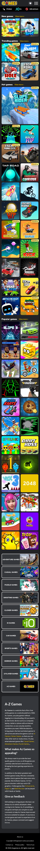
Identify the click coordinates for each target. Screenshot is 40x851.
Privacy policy (19, 845)
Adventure (33, 9)
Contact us (9, 845)
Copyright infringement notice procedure (20, 841)
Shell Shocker (19, 788)
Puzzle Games (24, 744)
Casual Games (29, 741)
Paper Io (8, 788)
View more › (20, 16)
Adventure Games (11, 744)
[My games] (30, 3)
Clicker (9, 9)
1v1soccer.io (29, 786)
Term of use (30, 845)
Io (20, 9)
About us (20, 837)
